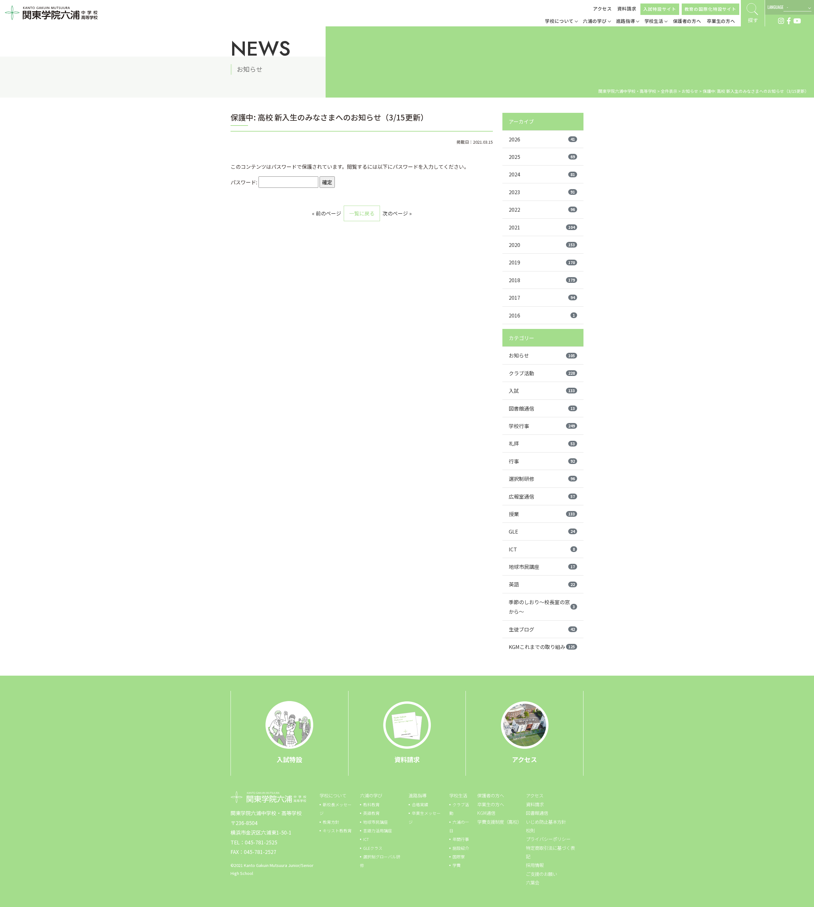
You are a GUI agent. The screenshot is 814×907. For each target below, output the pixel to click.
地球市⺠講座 (375, 822)
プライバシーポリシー (548, 838)
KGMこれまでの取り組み (542, 647)
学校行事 (542, 426)
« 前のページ (326, 213)
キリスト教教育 (337, 831)
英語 (542, 584)
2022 (542, 209)
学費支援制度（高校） (499, 821)
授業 (542, 514)
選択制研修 (542, 478)
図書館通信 (542, 408)
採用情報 (535, 865)
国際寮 (458, 857)
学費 (456, 865)
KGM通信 (486, 812)
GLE (542, 531)
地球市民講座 (542, 566)
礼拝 (542, 443)
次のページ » (397, 213)
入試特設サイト (659, 9)
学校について (333, 795)
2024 (542, 174)
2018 (542, 280)
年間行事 (460, 839)
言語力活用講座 (377, 831)
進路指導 (417, 795)
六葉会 (532, 882)
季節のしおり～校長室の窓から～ (542, 606)
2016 (542, 315)
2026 (542, 139)
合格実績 (420, 804)
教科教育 (371, 804)
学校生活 (458, 795)
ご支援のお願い (541, 873)
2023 (542, 192)
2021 (542, 227)
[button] (561, 21)
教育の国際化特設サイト (710, 9)
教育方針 (331, 822)
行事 (542, 461)
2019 (542, 262)
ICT (542, 549)
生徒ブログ (542, 629)
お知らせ (542, 355)
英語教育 (371, 813)
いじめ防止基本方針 (546, 821)
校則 (530, 830)
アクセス (602, 8)
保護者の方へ (490, 795)
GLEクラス (373, 848)
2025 (542, 156)
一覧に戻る (362, 213)
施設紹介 (460, 848)
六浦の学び (371, 795)
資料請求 (626, 8)
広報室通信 (542, 496)
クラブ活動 (542, 373)
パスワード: (245, 182)
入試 (542, 390)
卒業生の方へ (490, 804)
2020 (542, 245)
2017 (542, 297)
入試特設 (289, 759)
